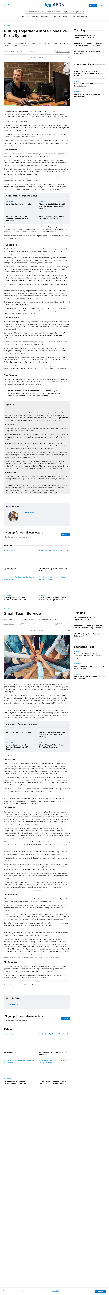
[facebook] (31, 57)
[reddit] (40, 57)
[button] (5, 5)
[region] (54, 1291)
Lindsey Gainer (9, 624)
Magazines (66, 16)
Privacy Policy (55, 1291)
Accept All (100, 1291)
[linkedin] (34, 57)
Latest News (56, 16)
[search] (8, 5)
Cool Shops (45, 16)
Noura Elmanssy (9, 51)
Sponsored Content (80, 16)
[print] (69, 57)
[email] (43, 57)
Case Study (7, 25)
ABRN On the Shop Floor (30, 16)
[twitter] (37, 57)
